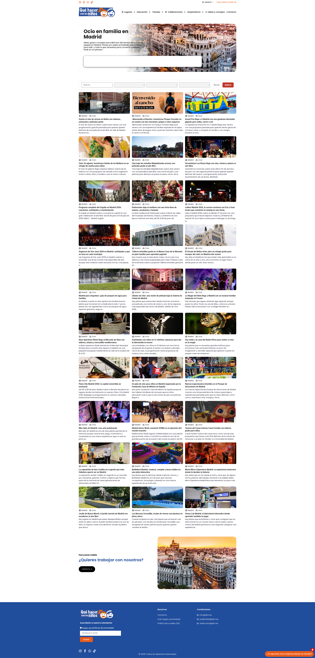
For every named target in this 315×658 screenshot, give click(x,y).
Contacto (231, 12)
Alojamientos (194, 12)
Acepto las (98, 628)
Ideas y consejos (216, 12)
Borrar (217, 85)
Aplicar (228, 85)
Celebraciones (175, 12)
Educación (142, 12)
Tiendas (156, 12)
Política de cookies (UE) (169, 623)
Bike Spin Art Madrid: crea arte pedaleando (98, 428)
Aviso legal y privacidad (169, 619)
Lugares (128, 12)
